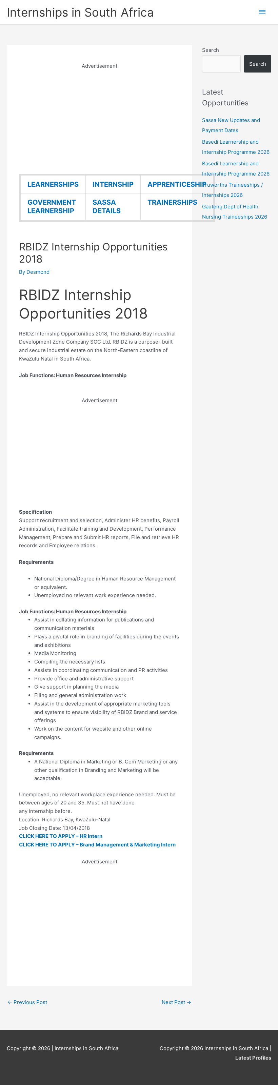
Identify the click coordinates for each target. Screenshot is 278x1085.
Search (210, 50)
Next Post (176, 1002)
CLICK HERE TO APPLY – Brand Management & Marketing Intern (97, 844)
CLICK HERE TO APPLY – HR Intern (60, 836)
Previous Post (27, 1002)
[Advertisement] (99, 117)
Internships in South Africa (80, 12)
